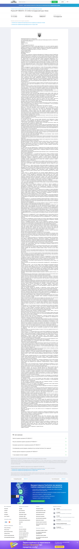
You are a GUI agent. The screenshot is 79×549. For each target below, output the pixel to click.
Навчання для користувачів (24, 520)
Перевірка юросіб (39, 508)
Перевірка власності (40, 514)
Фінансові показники (40, 516)
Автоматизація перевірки (41, 518)
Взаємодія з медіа (22, 514)
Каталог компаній (22, 529)
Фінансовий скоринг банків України (41, 525)
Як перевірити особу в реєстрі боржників (42, 538)
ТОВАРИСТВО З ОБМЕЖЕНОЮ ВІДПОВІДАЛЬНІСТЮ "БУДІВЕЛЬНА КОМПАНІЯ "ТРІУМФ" (28, 22)
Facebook (6, 508)
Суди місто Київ (27, 8)
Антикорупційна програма (9, 537)
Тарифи (20, 508)
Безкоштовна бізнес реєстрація (38, 501)
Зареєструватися (59, 546)
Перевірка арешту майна (41, 535)
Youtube (5, 512)
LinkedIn (5, 510)
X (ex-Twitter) (6, 516)
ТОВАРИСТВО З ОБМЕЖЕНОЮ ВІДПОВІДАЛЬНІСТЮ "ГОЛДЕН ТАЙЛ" (25, 24)
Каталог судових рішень (19, 8)
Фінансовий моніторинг (40, 512)
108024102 (63, 478)
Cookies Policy (7, 533)
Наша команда (22, 512)
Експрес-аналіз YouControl (41, 522)
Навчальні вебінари (23, 518)
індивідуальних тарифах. (55, 5)
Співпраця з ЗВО (22, 516)
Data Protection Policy (8, 531)
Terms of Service (7, 527)
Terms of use (6, 529)
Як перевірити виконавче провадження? (41, 533)
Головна (12, 8)
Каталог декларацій (23, 539)
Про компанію (22, 510)
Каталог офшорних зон (23, 534)
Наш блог (21, 522)
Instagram (6, 514)
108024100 (26, 478)
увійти (62, 1)
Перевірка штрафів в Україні (41, 530)
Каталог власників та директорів (23, 537)
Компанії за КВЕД (22, 531)
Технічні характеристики (9, 535)
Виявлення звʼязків (40, 520)
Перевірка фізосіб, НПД (40, 510)
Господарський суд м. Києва (36, 8)
